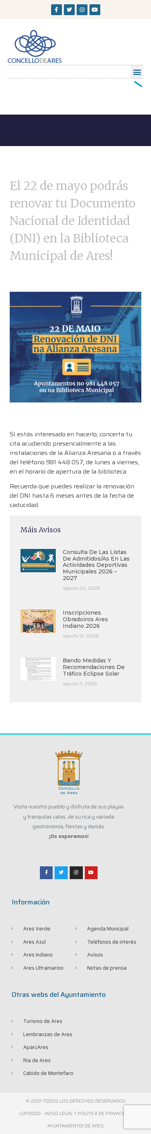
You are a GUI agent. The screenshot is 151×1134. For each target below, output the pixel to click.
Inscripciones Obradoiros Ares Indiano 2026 (85, 619)
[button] (136, 71)
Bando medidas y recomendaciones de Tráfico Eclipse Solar (94, 667)
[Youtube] (94, 9)
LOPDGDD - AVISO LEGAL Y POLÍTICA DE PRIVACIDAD (75, 1113)
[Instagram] (82, 9)
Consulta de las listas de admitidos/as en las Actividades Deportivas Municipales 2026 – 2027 (96, 565)
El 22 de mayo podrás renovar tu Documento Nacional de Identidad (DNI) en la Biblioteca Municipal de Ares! (73, 220)
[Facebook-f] (56, 9)
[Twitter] (69, 9)
